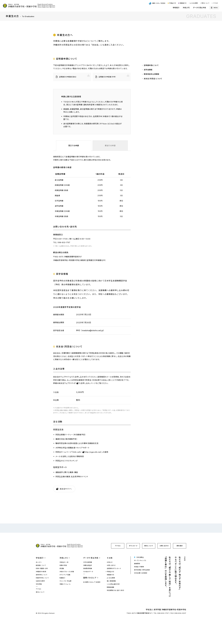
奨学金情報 (148, 70)
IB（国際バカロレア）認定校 (92, 582)
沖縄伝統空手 (87, 565)
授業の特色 (63, 565)
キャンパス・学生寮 (65, 581)
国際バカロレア (90, 578)
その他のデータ (88, 571)
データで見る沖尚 (199, 8)
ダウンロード (133, 546)
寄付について (205, 3)
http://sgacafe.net (93, 452)
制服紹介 (62, 578)
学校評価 (39, 584)
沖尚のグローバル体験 (67, 571)
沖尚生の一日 (64, 562)
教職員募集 (110, 587)
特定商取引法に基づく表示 (115, 590)
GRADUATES (201, 16)
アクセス (215, 3)
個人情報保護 (111, 581)
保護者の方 (183, 3)
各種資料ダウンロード (114, 568)
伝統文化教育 (40, 581)
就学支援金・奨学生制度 (142, 570)
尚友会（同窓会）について (153, 79)
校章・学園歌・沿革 (42, 568)
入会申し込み (84, 383)
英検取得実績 (87, 568)
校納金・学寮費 (139, 567)
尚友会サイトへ (66, 489)
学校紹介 (176, 8)
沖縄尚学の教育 (41, 571)
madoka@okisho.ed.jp (92, 330)
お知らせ (110, 562)
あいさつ (38, 562)
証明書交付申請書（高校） (67, 77)
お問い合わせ (164, 546)
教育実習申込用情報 (151, 74)
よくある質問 (194, 3)
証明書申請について (151, 65)
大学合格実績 (87, 562)
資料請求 (180, 546)
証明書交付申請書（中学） (107, 77)
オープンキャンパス (140, 560)
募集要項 (137, 563)
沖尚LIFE (186, 8)
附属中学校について (42, 578)
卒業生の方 (172, 3)
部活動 (62, 568)
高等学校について (41, 575)
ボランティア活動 (65, 575)
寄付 (148, 546)
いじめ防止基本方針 (113, 584)
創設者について (41, 565)
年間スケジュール (65, 584)
